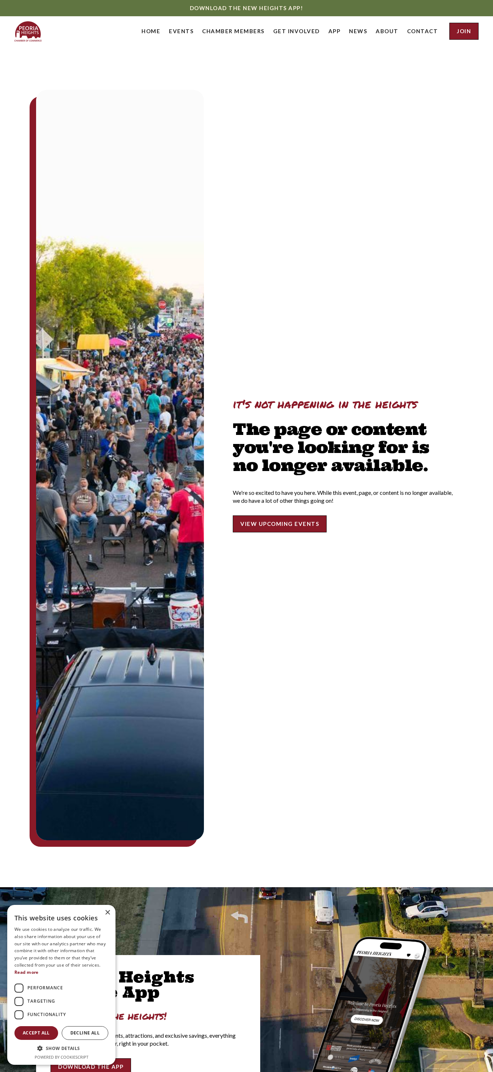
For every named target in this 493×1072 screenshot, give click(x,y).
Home (150, 31)
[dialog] (61, 985)
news (358, 31)
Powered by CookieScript (61, 1057)
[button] (181, 31)
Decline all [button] (85, 1033)
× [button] (107, 912)
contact (422, 31)
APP (334, 31)
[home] (28, 31)
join (464, 31)
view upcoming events (279, 523)
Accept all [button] (36, 1033)
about (387, 31)
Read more (26, 972)
